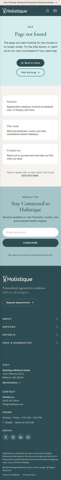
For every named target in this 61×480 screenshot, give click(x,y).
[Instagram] (13, 437)
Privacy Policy (29, 475)
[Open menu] (55, 10)
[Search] (47, 10)
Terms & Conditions (11, 475)
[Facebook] (6, 437)
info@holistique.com (13, 404)
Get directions (10, 382)
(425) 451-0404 (30, 175)
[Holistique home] (15, 10)
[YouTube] (28, 437)
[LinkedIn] (21, 437)
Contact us (8, 397)
